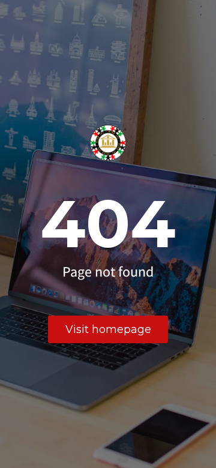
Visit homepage (108, 329)
